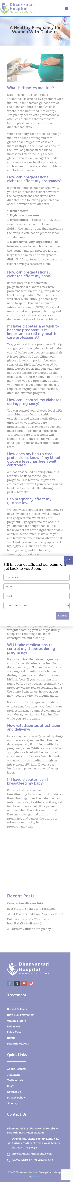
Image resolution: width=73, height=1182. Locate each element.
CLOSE (68, 560)
